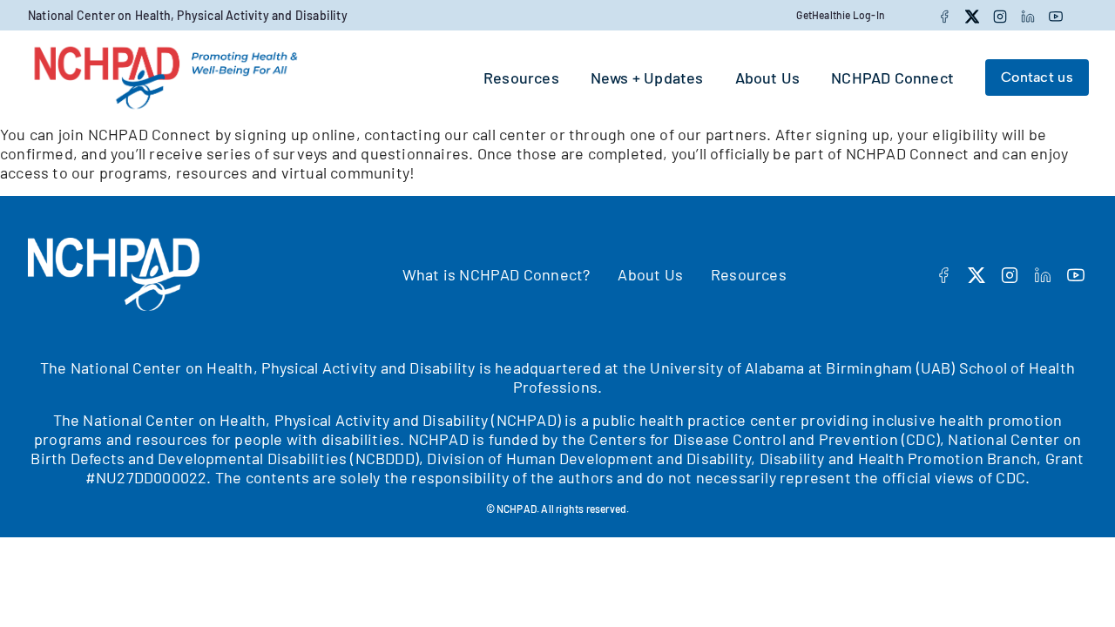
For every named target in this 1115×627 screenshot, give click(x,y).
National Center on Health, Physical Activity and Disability (188, 15)
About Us (650, 274)
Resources (749, 274)
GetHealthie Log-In (840, 15)
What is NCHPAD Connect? (496, 274)
